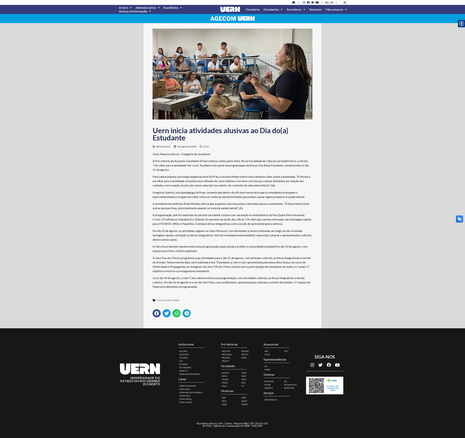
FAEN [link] (244, 372)
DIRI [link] (224, 397)
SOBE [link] (267, 369)
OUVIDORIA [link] (185, 367)
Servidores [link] (294, 9)
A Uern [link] (123, 7)
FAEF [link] (243, 376)
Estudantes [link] (271, 9)
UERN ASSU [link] (185, 389)
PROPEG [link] (226, 357)
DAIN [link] (224, 404)
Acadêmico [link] (170, 7)
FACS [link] (243, 379)
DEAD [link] (244, 401)
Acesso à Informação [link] (133, 11)
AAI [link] (266, 351)
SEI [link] (285, 381)
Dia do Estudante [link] (165, 300)
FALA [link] (224, 386)
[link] (294, 2)
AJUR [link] (267, 354)
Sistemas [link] (315, 9)
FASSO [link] (225, 382)
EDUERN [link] (183, 364)
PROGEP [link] (226, 351)
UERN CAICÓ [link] (185, 402)
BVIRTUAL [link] (289, 388)
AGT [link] (286, 351)
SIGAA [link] (267, 384)
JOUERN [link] (183, 357)
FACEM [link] (225, 372)
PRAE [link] (176, 300)
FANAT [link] (225, 379)
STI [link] (265, 366)
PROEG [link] (225, 361)
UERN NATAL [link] (185, 399)
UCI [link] (181, 361)
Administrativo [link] (146, 7)
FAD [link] (243, 382)
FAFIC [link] (225, 376)
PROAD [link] (245, 351)
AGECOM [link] (184, 354)
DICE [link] (224, 401)
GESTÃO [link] (183, 351)
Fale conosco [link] (334, 9)
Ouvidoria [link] (253, 9)
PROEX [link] (244, 354)
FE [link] (242, 386)
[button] (345, 3)
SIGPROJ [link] (268, 388)
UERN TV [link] (183, 370)
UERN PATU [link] (185, 395)
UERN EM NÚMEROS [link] (189, 374)
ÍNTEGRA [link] (269, 381)
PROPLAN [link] (227, 354)
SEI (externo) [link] (290, 384)
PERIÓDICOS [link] (270, 399)
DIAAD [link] (244, 404)
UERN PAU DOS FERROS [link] (191, 392)
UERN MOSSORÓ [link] (187, 386)
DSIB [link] (243, 397)
